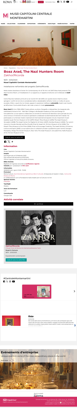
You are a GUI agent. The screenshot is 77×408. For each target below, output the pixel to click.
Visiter (72, 23)
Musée (3, 23)
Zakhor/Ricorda (13, 246)
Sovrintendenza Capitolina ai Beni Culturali (28, 174)
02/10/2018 (51, 322)
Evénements (42, 23)
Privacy (64, 402)
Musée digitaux (62, 23)
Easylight (7, 181)
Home (5, 68)
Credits (55, 404)
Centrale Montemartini (21, 402)
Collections (11, 23)
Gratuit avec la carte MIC (14, 137)
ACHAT (41, 2)
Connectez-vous (50, 2)
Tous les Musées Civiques (27, 2)
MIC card (25, 166)
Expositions (31, 23)
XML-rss (72, 404)
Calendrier (21, 23)
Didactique (51, 23)
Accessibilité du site (63, 404)
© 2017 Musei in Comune (52, 402)
